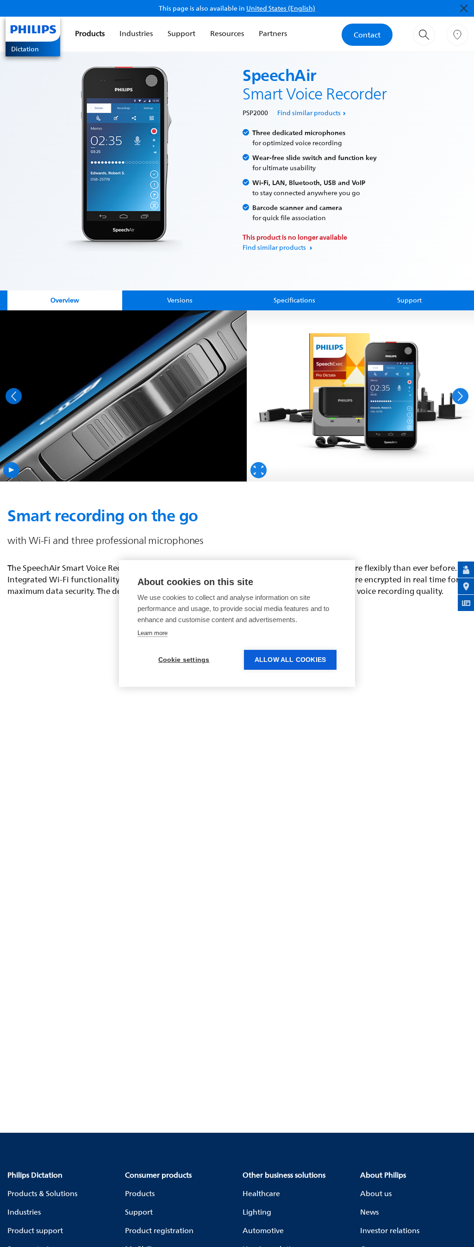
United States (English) (280, 8)
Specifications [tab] (294, 300)
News (369, 1211)
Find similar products (309, 112)
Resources (227, 33)
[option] (123, 396)
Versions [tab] (180, 300)
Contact (367, 34)
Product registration (159, 1230)
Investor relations (389, 1230)
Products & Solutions (42, 1193)
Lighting (257, 1211)
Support (181, 33)
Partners (273, 33)
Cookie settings (184, 659)
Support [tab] (409, 300)
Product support (35, 1230)
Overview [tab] (64, 300)
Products (90, 33)
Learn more (152, 633)
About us (376, 1193)
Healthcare (261, 1193)
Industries (136, 33)
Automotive (263, 1230)
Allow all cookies (290, 659)
